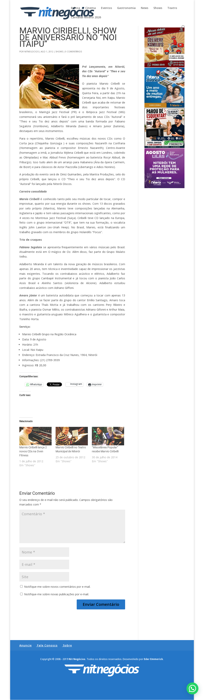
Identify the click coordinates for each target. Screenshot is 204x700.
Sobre (67, 645)
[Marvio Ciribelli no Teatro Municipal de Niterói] (72, 436)
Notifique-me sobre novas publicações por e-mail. (56, 594)
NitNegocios (31, 51)
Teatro (172, 8)
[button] (192, 688)
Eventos (106, 8)
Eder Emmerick (153, 659)
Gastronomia (126, 8)
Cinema (90, 8)
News (144, 8)
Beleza (75, 8)
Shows (157, 8)
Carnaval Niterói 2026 (86, 17)
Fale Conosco (47, 645)
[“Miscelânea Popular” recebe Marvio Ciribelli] (108, 436)
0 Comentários (73, 51)
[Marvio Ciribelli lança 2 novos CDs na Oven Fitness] (35, 436)
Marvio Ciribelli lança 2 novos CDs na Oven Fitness (33, 451)
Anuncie (25, 645)
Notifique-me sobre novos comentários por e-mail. (57, 587)
